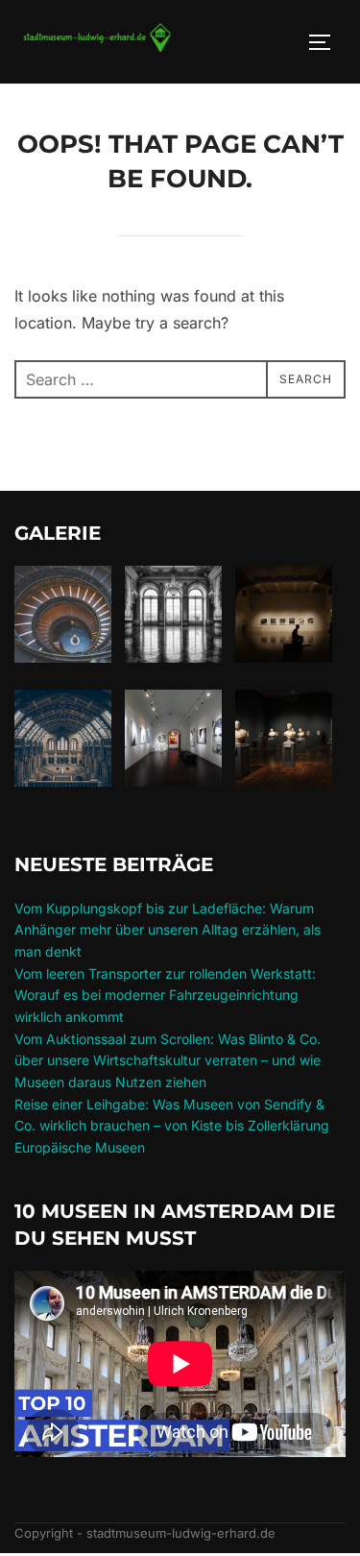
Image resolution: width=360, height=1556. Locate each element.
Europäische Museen (79, 1147)
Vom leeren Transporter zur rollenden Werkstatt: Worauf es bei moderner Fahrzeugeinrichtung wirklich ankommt (165, 995)
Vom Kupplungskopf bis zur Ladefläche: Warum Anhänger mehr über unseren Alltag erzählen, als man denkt (167, 930)
